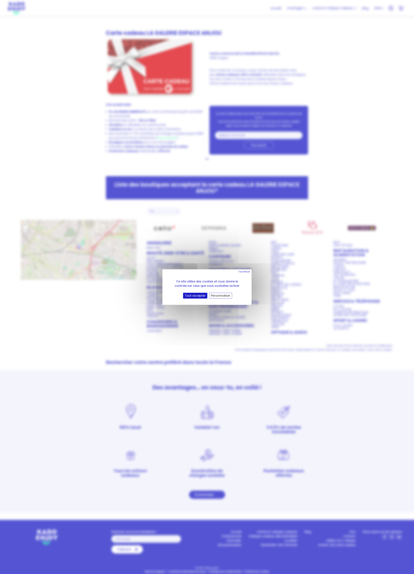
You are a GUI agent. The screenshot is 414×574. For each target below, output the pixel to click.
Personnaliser (220, 296)
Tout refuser (244, 271)
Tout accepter (195, 296)
